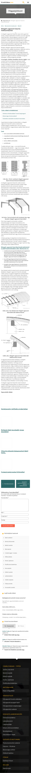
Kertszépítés (8, 568)
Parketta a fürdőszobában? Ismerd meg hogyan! (14, 113)
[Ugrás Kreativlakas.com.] (1, 20)
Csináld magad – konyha (11, 553)
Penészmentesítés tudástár (11, 743)
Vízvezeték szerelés (10, 587)
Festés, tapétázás (9, 560)
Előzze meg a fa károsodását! (10, 116)
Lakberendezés (9, 576)
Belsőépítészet (7, 731)
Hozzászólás (5, 498)
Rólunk (6, 765)
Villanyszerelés (8, 583)
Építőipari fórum (8, 761)
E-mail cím (4, 516)
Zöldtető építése (8, 753)
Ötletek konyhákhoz (9, 717)
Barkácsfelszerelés (9, 541)
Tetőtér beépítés (9, 579)
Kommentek (10, 626)
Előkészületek (8, 556)
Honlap (3, 520)
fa (2, 26)
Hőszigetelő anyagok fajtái (11, 702)
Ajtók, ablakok (8, 537)
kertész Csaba (6, 631)
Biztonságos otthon (9, 750)
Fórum (22, 626)
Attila (3, 639)
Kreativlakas (7, 2)
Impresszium (7, 768)
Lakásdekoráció (8, 721)
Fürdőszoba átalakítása (11, 564)
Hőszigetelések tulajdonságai (12, 706)
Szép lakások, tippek (9, 734)
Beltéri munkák (9, 545)
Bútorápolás (8, 549)
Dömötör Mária (6, 646)
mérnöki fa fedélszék (11, 26)
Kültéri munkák (9, 572)
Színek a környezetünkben (11, 728)
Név (2, 512)
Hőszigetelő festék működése (12, 699)
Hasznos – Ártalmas (9, 746)
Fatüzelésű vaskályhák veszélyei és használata (14, 118)
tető (20, 26)
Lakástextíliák (7, 724)
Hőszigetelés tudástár (10, 709)
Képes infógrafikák (8, 691)
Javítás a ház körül (8, 669)
